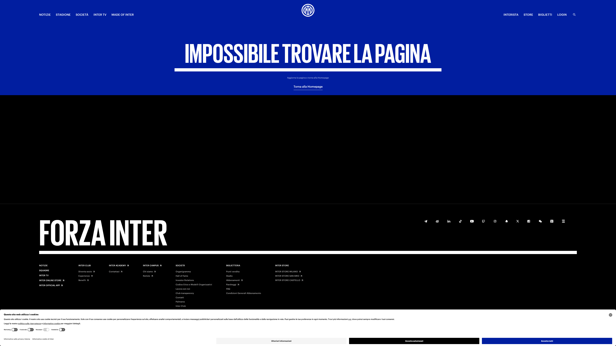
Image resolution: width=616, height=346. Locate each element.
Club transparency (185, 293)
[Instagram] (495, 221)
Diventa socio (85, 271)
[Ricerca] (574, 14)
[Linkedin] (449, 221)
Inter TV (44, 275)
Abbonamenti (233, 280)
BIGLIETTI (545, 14)
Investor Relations (185, 280)
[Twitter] (517, 221)
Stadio (229, 276)
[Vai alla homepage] (308, 11)
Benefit (82, 280)
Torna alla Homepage (308, 86)
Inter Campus (151, 265)
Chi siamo (148, 271)
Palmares (180, 302)
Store (528, 14)
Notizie (43, 265)
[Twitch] (483, 221)
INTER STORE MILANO (286, 271)
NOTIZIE (45, 14)
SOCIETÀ (82, 14)
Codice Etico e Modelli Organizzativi (194, 284)
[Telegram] (426, 221)
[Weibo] (437, 221)
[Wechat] (540, 221)
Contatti (180, 297)
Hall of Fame (182, 276)
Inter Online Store (50, 280)
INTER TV (100, 14)
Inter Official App (49, 285)
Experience (84, 276)
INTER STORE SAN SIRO (287, 276)
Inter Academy (117, 265)
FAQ (228, 289)
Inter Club (84, 265)
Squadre (44, 270)
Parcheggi (231, 284)
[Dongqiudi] (552, 221)
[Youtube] (472, 221)
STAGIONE (63, 14)
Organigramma (183, 271)
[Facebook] (529, 221)
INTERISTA (511, 14)
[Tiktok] (460, 221)
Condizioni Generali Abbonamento (243, 293)
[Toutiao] (563, 221)
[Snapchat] (507, 221)
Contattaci (114, 271)
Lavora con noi (183, 289)
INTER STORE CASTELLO (287, 280)
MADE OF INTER (122, 14)
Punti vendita (233, 271)
